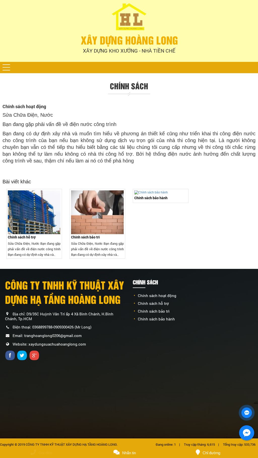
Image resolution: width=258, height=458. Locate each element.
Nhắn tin (129, 453)
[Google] (35, 355)
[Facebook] (10, 355)
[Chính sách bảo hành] (160, 192)
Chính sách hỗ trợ (22, 237)
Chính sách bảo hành (151, 197)
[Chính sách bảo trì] (97, 212)
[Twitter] (22, 355)
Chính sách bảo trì (85, 237)
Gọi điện (45, 453)
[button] (6, 67)
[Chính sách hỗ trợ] (34, 212)
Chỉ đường (211, 453)
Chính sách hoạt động (157, 295)
